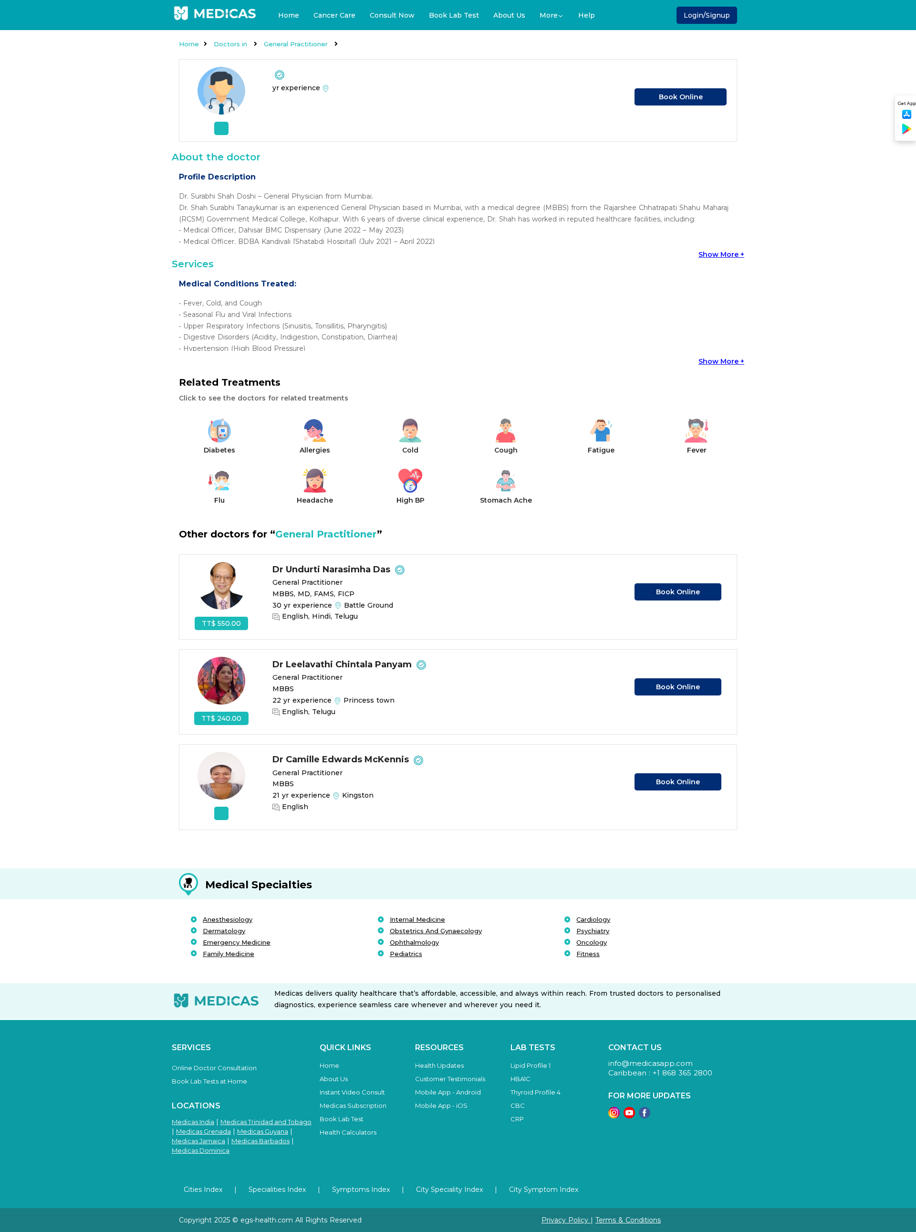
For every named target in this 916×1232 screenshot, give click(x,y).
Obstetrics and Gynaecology (436, 931)
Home (288, 15)
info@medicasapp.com (650, 1063)
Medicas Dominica (200, 1150)
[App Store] (907, 117)
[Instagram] (614, 1115)
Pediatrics (406, 954)
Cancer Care (334, 15)
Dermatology (224, 931)
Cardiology (593, 919)
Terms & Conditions (628, 1220)
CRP (517, 1119)
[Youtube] (629, 1115)
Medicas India (193, 1122)
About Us (509, 15)
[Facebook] (644, 1115)
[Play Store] (907, 132)
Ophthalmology (414, 942)
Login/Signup (707, 15)
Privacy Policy (566, 1220)
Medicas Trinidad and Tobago (266, 1122)
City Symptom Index (543, 1189)
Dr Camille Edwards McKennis (341, 759)
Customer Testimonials (450, 1079)
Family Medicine (228, 954)
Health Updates (439, 1065)
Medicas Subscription (353, 1105)
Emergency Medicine (237, 942)
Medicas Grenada (203, 1131)
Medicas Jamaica (198, 1141)
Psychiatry (592, 931)
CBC (517, 1105)
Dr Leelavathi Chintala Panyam (343, 664)
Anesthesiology (227, 919)
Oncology (591, 942)
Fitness (588, 954)
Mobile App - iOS (441, 1105)
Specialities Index (277, 1189)
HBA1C (520, 1079)
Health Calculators (348, 1132)
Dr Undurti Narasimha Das (332, 569)
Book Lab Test (454, 15)
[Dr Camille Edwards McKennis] (221, 785)
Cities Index (203, 1189)
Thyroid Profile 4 (535, 1092)
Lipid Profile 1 (530, 1065)
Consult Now (392, 15)
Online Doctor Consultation (214, 1068)
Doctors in (231, 44)
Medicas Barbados (260, 1141)
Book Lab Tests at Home (209, 1081)
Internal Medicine (417, 919)
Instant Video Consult (352, 1092)
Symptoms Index (361, 1189)
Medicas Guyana (262, 1131)
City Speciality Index (449, 1189)
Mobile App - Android (448, 1092)
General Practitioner (297, 44)
